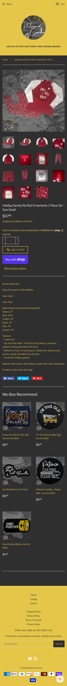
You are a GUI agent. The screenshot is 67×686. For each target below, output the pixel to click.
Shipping (6, 221)
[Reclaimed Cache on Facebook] (30, 659)
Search (33, 603)
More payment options (15, 268)
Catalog (33, 599)
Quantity (6, 234)
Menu (9, 4)
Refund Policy (33, 615)
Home (5, 59)
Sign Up (58, 643)
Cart (62, 4)
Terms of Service (33, 620)
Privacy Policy (33, 624)
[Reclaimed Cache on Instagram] (35, 659)
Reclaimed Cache (34, 667)
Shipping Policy (33, 611)
